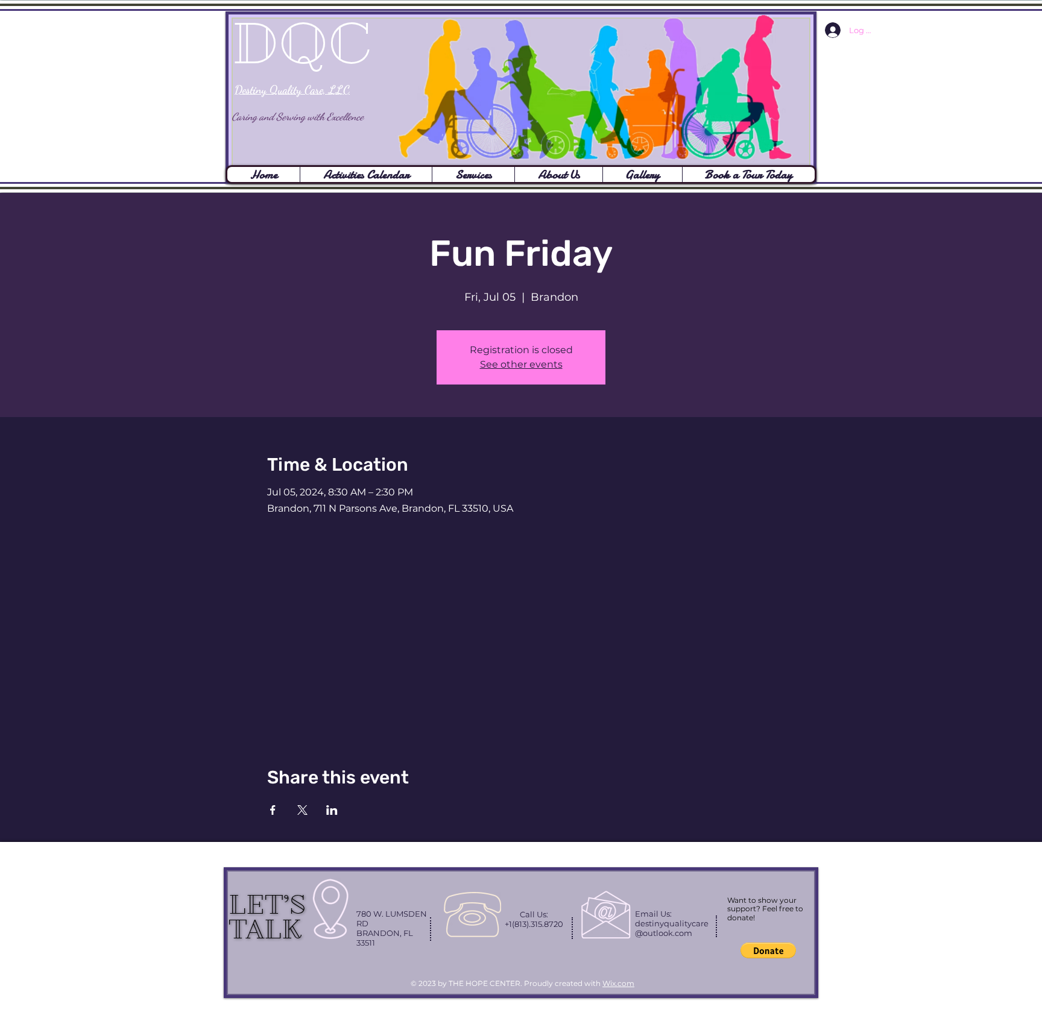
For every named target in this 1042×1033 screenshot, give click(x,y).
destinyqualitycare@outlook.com (672, 928)
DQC (302, 43)
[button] (768, 950)
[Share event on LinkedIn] (332, 810)
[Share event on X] (302, 810)
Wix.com (618, 983)
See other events (521, 364)
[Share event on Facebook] (273, 810)
